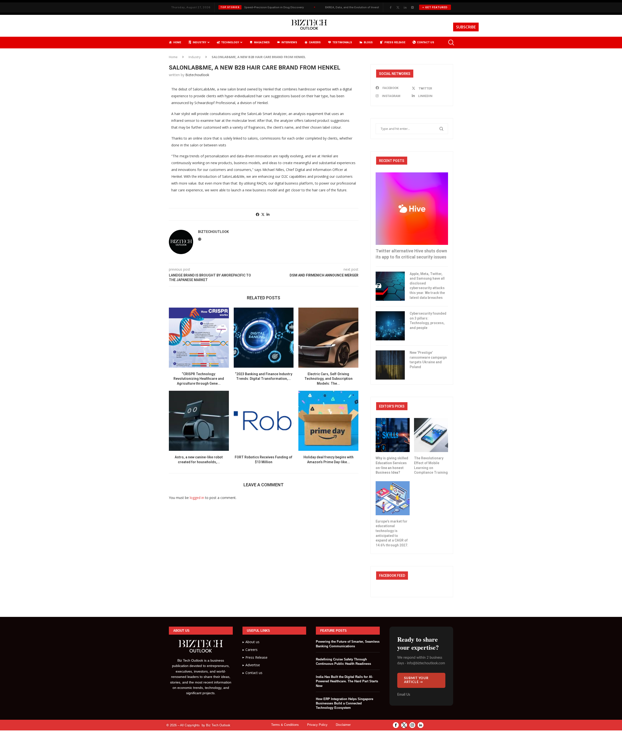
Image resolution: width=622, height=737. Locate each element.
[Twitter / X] (397, 7)
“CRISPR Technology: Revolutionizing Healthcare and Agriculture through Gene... (198, 378)
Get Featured (436, 7)
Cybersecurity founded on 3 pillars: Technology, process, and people (428, 320)
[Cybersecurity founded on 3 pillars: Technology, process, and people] (390, 325)
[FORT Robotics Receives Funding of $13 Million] (264, 421)
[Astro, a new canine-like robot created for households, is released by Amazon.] (199, 421)
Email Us (403, 694)
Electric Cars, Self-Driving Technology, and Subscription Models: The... (328, 378)
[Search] (450, 42)
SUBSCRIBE (466, 27)
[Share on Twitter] (263, 214)
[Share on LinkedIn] (268, 214)
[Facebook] (390, 7)
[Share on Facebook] (257, 214)
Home (173, 57)
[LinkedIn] (405, 7)
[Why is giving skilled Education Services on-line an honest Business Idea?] (393, 435)
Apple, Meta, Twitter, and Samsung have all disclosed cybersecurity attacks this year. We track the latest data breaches (427, 286)
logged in (197, 497)
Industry (195, 57)
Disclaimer (343, 725)
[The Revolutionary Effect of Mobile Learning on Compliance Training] (431, 435)
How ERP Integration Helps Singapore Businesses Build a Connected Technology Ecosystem (344, 703)
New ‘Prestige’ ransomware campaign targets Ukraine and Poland (428, 360)
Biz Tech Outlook (218, 725)
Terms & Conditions (285, 725)
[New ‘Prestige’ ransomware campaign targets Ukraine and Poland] (390, 365)
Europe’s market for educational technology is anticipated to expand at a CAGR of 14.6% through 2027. (392, 533)
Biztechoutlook (197, 74)
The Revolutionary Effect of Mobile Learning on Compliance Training (431, 465)
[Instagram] (412, 7)
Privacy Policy (317, 725)
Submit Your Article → (416, 680)
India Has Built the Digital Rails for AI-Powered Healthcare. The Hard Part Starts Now (347, 681)
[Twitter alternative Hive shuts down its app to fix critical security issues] (412, 208)
